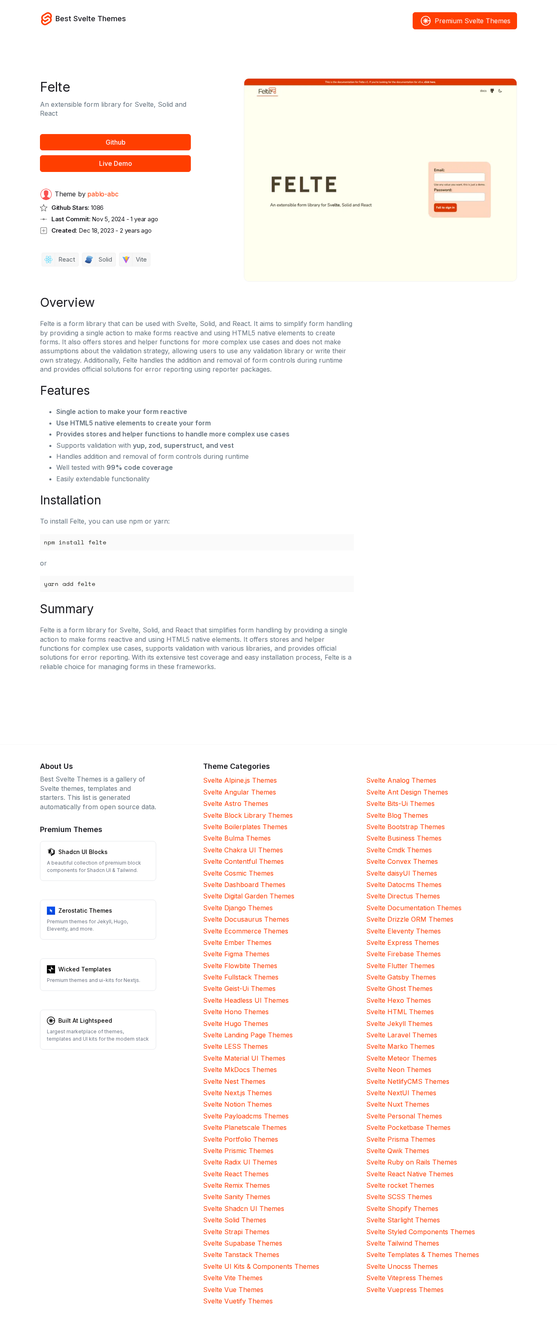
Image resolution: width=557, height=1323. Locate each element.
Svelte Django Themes (238, 908)
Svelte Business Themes (404, 838)
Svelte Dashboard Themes (244, 885)
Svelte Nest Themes (234, 1081)
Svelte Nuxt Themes (397, 1104)
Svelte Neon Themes (398, 1069)
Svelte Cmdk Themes (399, 850)
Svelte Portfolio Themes (240, 1139)
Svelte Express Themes (402, 942)
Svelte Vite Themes (233, 1278)
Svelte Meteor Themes (401, 1058)
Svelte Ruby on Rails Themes (411, 1162)
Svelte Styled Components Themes (420, 1232)
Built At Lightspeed (85, 1020)
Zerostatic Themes (85, 910)
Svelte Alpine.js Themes (240, 780)
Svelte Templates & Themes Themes (422, 1254)
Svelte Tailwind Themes (402, 1243)
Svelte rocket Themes (400, 1185)
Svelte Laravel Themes (401, 1035)
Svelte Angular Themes (239, 792)
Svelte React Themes (236, 1174)
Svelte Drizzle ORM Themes (409, 919)
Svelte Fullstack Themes (240, 977)
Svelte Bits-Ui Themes (400, 803)
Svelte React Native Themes (409, 1174)
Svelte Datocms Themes (404, 885)
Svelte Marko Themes (400, 1046)
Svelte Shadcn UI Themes (243, 1208)
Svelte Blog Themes (397, 815)
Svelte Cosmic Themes (238, 873)
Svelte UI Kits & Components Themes (261, 1266)
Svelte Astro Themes (235, 803)
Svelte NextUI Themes (401, 1093)
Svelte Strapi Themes (236, 1232)
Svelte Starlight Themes (403, 1220)
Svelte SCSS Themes (399, 1197)
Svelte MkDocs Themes (240, 1069)
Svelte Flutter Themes (400, 966)
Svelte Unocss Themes (402, 1266)
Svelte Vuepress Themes (405, 1290)
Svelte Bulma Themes (237, 838)
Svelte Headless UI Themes (246, 1000)
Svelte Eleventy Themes (403, 931)
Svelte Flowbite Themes (240, 966)
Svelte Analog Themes (401, 780)
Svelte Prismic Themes (238, 1151)
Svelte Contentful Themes (243, 861)
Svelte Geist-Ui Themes (239, 988)
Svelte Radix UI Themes (240, 1162)
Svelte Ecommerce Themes (245, 931)
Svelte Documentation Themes (414, 908)
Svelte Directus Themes (403, 896)
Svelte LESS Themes (235, 1046)
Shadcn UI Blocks (83, 851)
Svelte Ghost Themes (399, 988)
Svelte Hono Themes (236, 1012)
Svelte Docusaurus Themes (246, 919)
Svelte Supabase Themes (242, 1243)
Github (116, 142)
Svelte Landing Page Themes (248, 1035)
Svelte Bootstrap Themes (405, 827)
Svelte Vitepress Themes (404, 1278)
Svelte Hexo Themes (398, 1000)
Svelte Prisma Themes (400, 1139)
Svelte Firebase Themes (403, 954)
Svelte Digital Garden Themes (248, 896)
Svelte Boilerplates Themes (245, 827)
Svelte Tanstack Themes (241, 1254)
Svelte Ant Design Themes (407, 792)
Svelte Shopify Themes (402, 1208)
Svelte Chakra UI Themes (243, 850)
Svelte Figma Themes (236, 954)
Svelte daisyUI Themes (401, 873)
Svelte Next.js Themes (237, 1093)
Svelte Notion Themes (237, 1104)
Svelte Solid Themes (234, 1220)
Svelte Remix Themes (236, 1185)
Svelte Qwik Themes (397, 1151)
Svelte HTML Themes (400, 1012)
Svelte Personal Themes (404, 1116)
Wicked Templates (84, 969)
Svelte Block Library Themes (248, 815)
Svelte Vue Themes (233, 1290)
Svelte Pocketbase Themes (408, 1127)
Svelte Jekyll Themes (399, 1023)
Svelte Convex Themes (402, 861)
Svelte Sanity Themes (236, 1197)
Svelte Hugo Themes (235, 1023)
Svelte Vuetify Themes (238, 1301)
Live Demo (115, 163)
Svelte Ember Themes (237, 942)
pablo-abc (102, 194)
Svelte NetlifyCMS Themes (407, 1081)
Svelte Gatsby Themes (401, 977)
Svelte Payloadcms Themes (246, 1116)
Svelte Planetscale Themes (245, 1127)
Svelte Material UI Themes (244, 1058)
